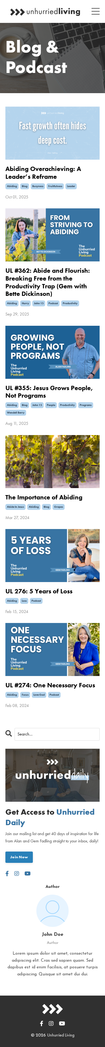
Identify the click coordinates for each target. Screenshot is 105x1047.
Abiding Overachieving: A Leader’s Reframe (43, 173)
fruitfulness (55, 186)
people (51, 405)
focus (25, 694)
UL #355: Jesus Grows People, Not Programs (49, 392)
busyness (37, 186)
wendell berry (15, 412)
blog (24, 186)
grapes (58, 507)
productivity (70, 303)
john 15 (39, 303)
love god (39, 694)
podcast (53, 303)
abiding (12, 186)
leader (71, 186)
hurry (25, 303)
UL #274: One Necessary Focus (50, 685)
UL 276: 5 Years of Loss (38, 591)
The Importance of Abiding (43, 497)
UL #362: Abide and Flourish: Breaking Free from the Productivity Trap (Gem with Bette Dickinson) (47, 282)
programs (86, 405)
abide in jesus (15, 507)
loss (24, 601)
